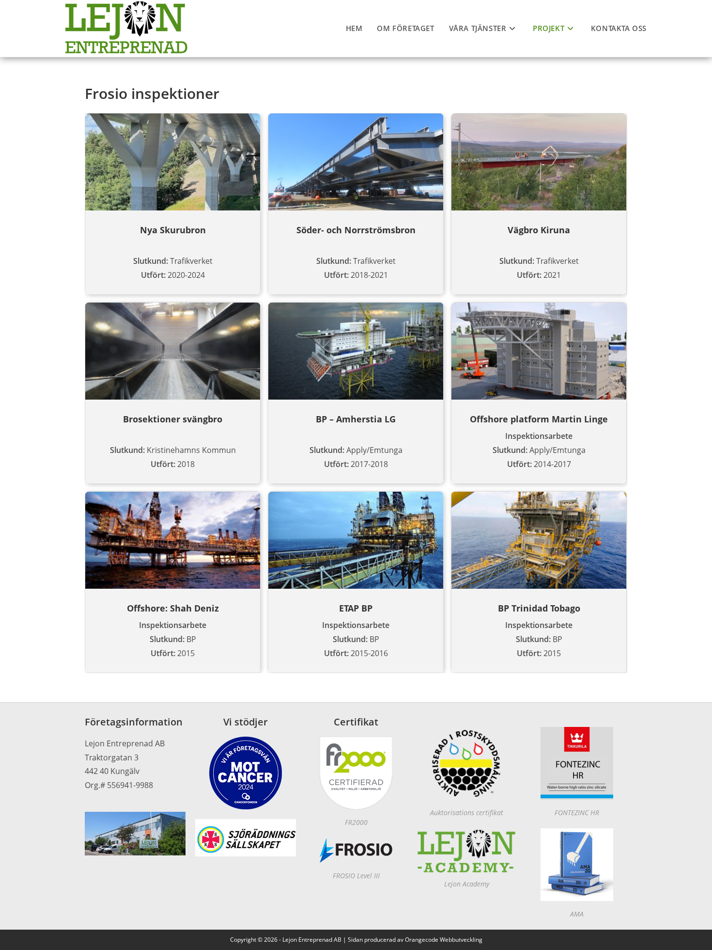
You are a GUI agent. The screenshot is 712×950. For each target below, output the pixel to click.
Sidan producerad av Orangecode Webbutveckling (415, 939)
